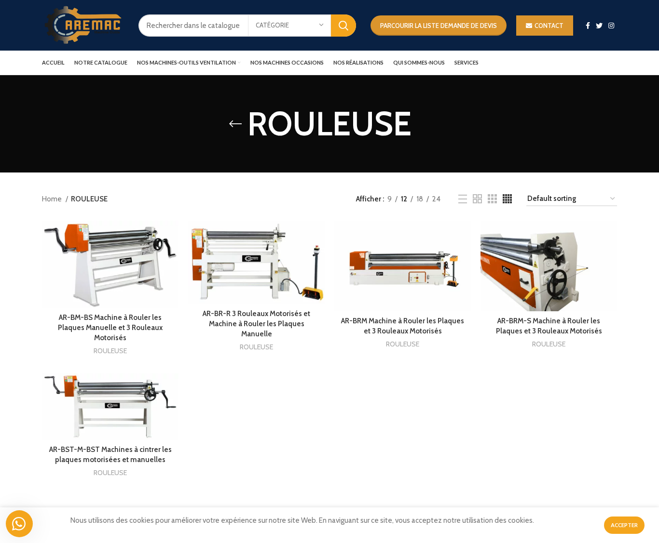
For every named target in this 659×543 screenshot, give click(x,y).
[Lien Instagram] (611, 25)
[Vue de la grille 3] (492, 198)
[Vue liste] (462, 199)
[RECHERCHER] (343, 25)
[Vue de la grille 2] (477, 198)
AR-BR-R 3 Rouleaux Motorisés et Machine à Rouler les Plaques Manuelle (256, 323)
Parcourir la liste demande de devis (438, 25)
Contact (549, 25)
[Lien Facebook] (588, 25)
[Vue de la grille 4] (507, 198)
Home (52, 199)
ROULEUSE (110, 350)
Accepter (624, 525)
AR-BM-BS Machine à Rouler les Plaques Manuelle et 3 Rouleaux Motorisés (110, 327)
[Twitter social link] (599, 25)
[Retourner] (235, 123)
